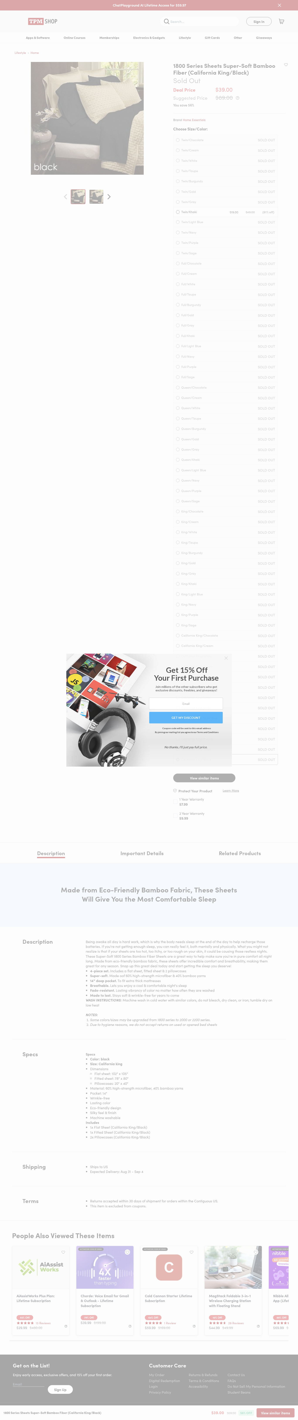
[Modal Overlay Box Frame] (149, 710)
